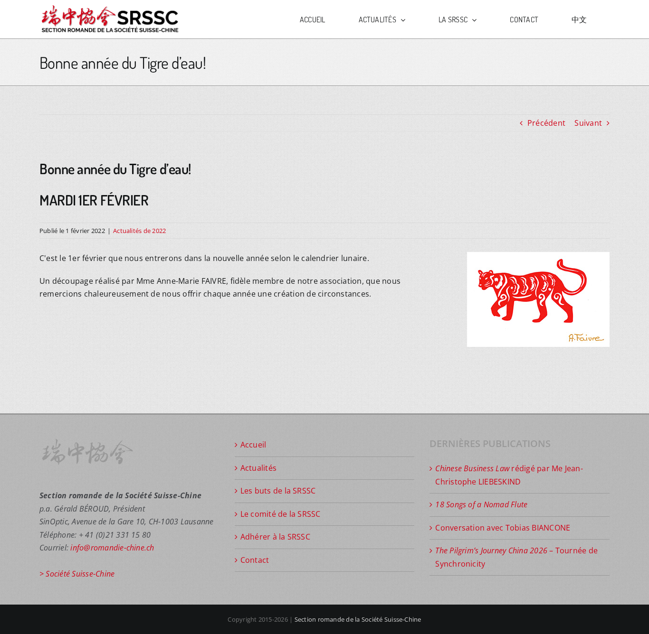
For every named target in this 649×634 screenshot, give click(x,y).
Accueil (253, 444)
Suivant (588, 123)
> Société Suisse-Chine (77, 574)
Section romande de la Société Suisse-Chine (358, 619)
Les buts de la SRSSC (278, 490)
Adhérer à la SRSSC (275, 536)
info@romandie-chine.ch (112, 547)
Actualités (258, 468)
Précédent (546, 123)
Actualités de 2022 (139, 230)
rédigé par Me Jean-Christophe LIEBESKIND (509, 475)
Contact (254, 560)
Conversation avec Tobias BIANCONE (502, 527)
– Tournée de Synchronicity (516, 557)
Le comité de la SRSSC (280, 514)
